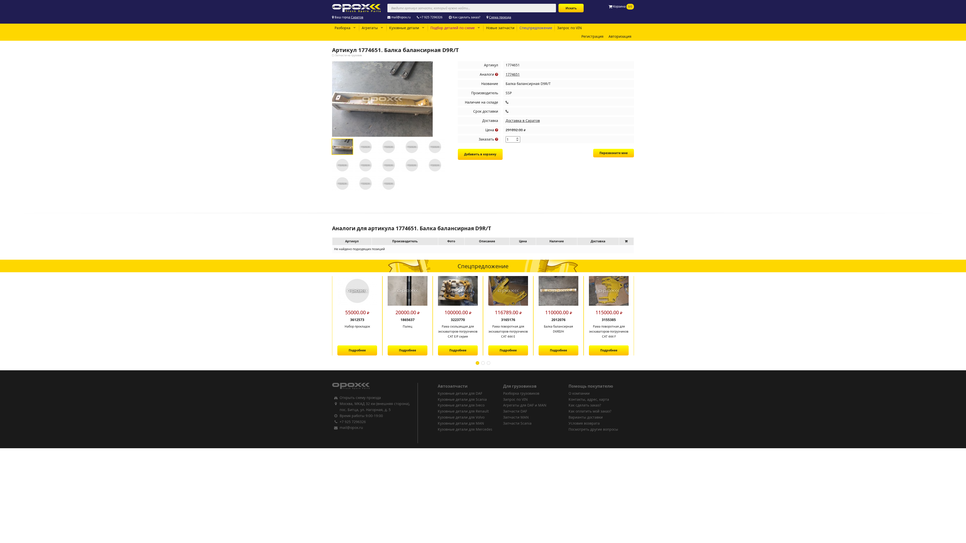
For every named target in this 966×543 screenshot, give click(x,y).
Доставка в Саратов (523, 120)
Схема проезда (500, 17)
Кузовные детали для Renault (463, 411)
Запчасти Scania (517, 423)
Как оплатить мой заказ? (590, 411)
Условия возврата (584, 423)
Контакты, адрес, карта (589, 399)
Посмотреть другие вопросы (593, 429)
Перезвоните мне (613, 153)
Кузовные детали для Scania (462, 399)
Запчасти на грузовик (348, 55)
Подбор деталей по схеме (452, 27)
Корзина (622, 6)
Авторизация (620, 36)
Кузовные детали (404, 27)
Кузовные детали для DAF (460, 393)
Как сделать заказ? (466, 17)
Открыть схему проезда (360, 397)
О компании (579, 393)
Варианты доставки (586, 417)
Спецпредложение (535, 27)
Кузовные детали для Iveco (461, 405)
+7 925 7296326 (431, 17)
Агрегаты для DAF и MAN (524, 405)
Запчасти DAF (515, 411)
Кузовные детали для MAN (461, 423)
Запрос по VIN (569, 27)
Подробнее (357, 350)
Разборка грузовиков (521, 393)
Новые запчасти (500, 27)
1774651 (513, 74)
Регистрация (592, 36)
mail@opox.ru (401, 17)
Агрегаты (370, 27)
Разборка (342, 27)
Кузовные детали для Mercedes (465, 429)
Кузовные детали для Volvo (461, 417)
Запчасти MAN (516, 417)
